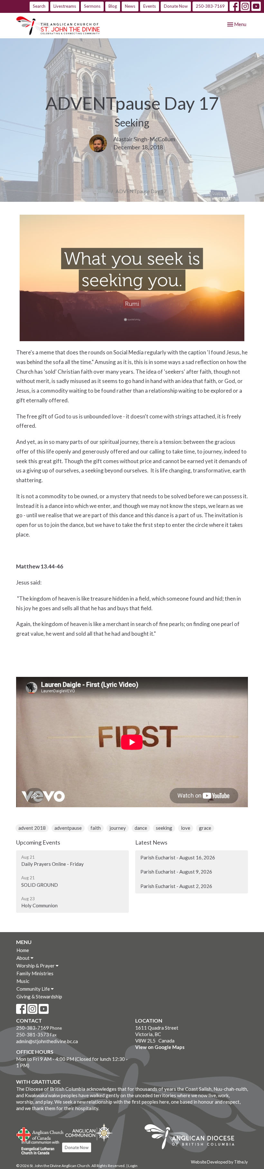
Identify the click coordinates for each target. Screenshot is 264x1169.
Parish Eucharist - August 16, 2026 (177, 857)
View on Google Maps (159, 1047)
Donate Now (176, 6)
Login (132, 1165)
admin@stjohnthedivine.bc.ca (47, 1041)
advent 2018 (32, 828)
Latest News (151, 842)
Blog (112, 6)
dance (141, 828)
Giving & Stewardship (39, 996)
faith (95, 828)
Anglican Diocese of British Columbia (192, 1137)
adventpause (68, 828)
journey (117, 828)
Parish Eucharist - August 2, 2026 (176, 886)
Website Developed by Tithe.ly (219, 1161)
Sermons (92, 6)
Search (39, 6)
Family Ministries (34, 973)
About (23, 958)
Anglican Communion (89, 1132)
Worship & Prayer (36, 965)
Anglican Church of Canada (40, 1134)
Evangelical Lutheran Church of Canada (38, 1148)
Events (149, 6)
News (130, 6)
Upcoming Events (38, 842)
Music (22, 981)
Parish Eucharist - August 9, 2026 (176, 871)
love (185, 828)
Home (22, 950)
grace (205, 828)
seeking (164, 828)
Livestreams (64, 6)
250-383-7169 (210, 6)
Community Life (33, 989)
